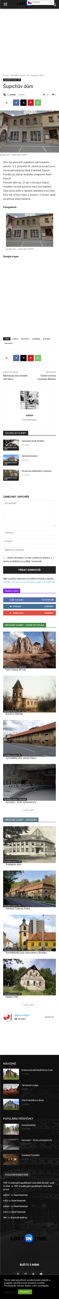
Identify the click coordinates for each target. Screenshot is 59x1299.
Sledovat (49, 606)
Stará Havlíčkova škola (33, 1100)
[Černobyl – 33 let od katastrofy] (29, 782)
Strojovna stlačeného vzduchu (37, 471)
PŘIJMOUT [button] (25, 1292)
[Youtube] (41, 1274)
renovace (8, 343)
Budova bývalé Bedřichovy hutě (37, 1070)
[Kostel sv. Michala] (29, 694)
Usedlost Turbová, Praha (18, 908)
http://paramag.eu (29, 420)
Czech (36, 2)
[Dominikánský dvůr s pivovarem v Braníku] (29, 933)
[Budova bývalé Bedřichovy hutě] (11, 1074)
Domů (6, 75)
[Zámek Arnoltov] (11, 460)
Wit (4, 1217)
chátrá (15, 339)
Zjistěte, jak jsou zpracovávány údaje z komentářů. (29, 582)
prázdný (46, 339)
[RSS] (33, 1274)
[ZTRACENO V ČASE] (29, 1239)
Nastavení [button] (10, 1292)
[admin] (5, 94)
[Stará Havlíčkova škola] (11, 1104)
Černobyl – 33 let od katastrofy (21, 802)
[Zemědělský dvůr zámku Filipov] (29, 738)
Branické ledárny (18, 1217)
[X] (23, 103)
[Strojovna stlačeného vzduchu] (11, 475)
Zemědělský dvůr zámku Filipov (21, 758)
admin (13, 94)
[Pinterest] (31, 103)
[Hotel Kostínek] (11, 1129)
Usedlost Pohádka (30, 1155)
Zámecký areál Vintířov (33, 441)
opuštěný (36, 339)
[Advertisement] (29, 39)
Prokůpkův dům (13, 864)
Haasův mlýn (12, 997)
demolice (25, 339)
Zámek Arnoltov (30, 456)
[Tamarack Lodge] (11, 1089)
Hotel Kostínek (29, 1125)
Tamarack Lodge (30, 1085)
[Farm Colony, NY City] (29, 650)
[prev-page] (5, 486)
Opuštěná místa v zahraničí (15, 667)
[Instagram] (25, 1274)
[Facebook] (16, 103)
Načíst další (28, 810)
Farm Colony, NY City (16, 670)
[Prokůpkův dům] (29, 844)
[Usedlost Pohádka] (11, 1159)
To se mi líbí (48, 600)
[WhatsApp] (38, 103)
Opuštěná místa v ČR (20, 75)
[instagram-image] (12, 1033)
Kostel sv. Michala (14, 714)
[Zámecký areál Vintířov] (11, 445)
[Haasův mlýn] (29, 977)
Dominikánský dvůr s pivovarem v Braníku (26, 952)
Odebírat (49, 613)
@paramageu (22, 1015)
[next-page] (10, 486)
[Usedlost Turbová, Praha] (29, 889)
